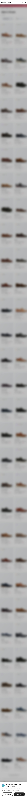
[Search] (18, 2)
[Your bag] (22, 2)
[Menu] (25, 2)
